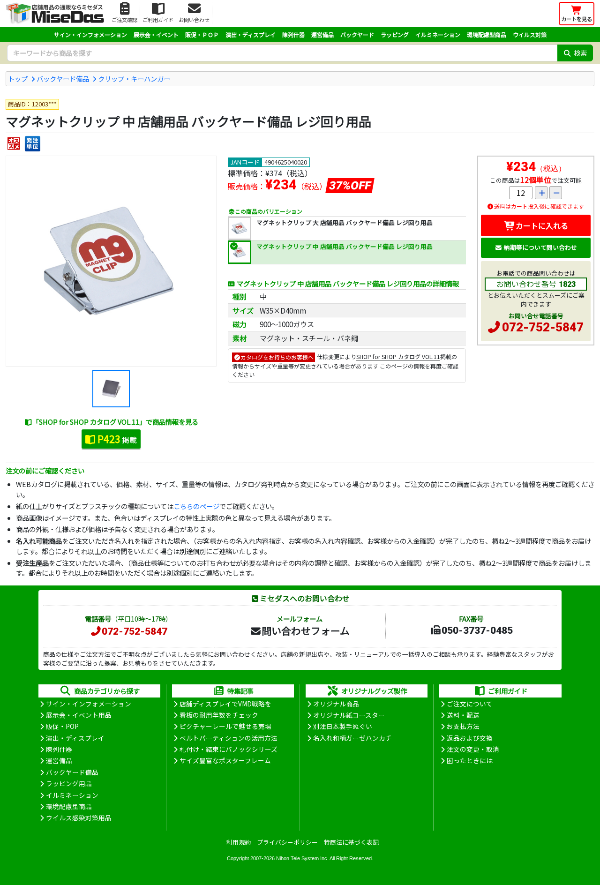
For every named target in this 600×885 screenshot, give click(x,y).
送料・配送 (463, 715)
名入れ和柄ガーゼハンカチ (352, 737)
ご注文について (470, 703)
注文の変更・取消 (473, 749)
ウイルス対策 (530, 34)
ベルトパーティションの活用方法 (229, 737)
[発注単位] (32, 143)
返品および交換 (470, 737)
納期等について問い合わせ (540, 247)
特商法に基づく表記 (351, 842)
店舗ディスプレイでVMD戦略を (225, 703)
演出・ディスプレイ (250, 34)
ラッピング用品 (69, 783)
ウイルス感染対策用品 (79, 817)
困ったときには (470, 760)
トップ (18, 78)
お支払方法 (463, 726)
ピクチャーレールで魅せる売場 (225, 726)
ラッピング (395, 34)
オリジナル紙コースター (349, 715)
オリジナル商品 (336, 703)
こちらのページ (196, 506)
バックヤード (357, 34)
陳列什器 (293, 34)
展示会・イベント (156, 34)
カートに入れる (542, 225)
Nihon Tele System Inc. (302, 858)
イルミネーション (437, 34)
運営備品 (322, 34)
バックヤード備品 (63, 78)
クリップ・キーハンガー (134, 78)
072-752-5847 (543, 327)
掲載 (117, 439)
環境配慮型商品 (486, 34)
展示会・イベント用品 (79, 715)
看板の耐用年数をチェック (219, 715)
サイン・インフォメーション (90, 34)
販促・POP (62, 726)
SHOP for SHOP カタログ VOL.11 (398, 357)
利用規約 (238, 842)
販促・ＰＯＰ (202, 34)
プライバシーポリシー (287, 842)
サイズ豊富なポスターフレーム (225, 760)
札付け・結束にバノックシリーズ (229, 749)
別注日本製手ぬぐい (342, 726)
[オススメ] (14, 143)
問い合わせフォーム (306, 630)
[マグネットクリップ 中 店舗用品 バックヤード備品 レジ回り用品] (111, 261)
